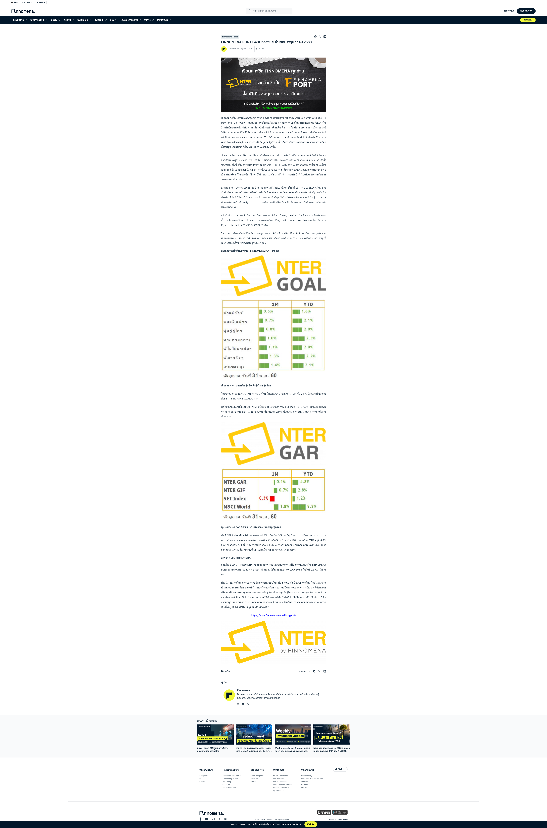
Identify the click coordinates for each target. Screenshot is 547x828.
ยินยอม (310, 824)
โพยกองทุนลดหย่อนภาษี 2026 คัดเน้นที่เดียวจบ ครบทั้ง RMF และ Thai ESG (331, 749)
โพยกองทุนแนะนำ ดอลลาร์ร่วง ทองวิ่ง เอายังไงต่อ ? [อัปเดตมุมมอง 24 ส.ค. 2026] (254, 750)
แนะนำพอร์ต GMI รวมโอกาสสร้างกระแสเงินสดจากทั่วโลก (212, 749)
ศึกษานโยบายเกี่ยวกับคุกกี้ (291, 824)
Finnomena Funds (230, 37)
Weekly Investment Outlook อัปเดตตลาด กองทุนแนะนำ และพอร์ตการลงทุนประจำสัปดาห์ (292, 750)
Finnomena (243, 690)
